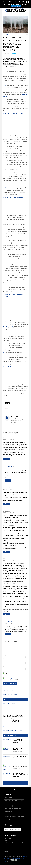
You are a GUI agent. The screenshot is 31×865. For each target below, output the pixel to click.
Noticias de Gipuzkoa (12, 392)
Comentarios (15, 783)
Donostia (17, 803)
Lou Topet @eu (9, 811)
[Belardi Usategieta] (3, 726)
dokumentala (8, 803)
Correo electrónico (8, 661)
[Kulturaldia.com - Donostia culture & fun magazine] (15, 13)
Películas (5, 10)
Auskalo (20, 744)
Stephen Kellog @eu (10, 816)
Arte (19, 10)
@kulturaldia (13, 53)
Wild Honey (8, 819)
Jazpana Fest (17, 805)
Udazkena (21, 816)
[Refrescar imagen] (8, 678)
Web (4, 666)
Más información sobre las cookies (14, 843)
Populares (7, 783)
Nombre (5, 655)
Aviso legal (8, 838)
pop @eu (23, 814)
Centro (11, 797)
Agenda (19, 768)
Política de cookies (10, 840)
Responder (6, 458)
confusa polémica (8, 326)
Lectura (12, 10)
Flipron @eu (8, 805)
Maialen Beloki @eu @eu (12, 814)
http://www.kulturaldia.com (11, 424)
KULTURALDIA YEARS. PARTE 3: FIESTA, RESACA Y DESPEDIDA (20, 741)
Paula (5, 438)
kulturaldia (8, 466)
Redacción (7, 53)
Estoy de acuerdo (16, 6)
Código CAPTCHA (14, 679)
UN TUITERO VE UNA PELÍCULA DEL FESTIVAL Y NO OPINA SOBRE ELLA (20, 775)
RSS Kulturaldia (8, 851)
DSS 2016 (25, 10)
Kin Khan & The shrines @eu (13, 808)
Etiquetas (23, 783)
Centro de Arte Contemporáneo (14, 800)
